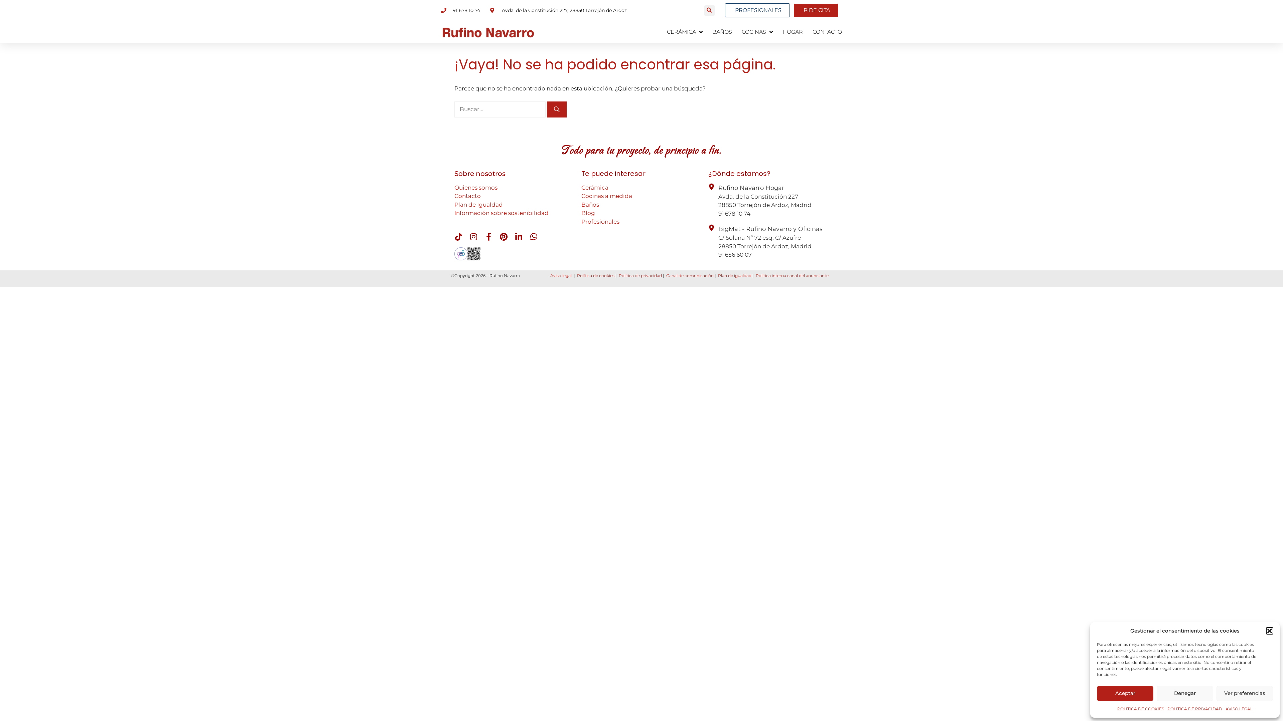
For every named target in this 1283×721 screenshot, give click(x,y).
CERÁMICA (681, 32)
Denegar (1185, 693)
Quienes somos (475, 187)
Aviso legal (561, 275)
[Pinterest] (504, 237)
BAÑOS (722, 32)
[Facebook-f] (488, 237)
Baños (590, 204)
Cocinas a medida (606, 196)
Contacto (467, 196)
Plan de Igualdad (478, 204)
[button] (1269, 631)
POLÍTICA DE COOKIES (1140, 708)
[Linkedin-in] (519, 237)
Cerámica (594, 187)
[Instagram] (473, 237)
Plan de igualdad (734, 275)
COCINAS (754, 32)
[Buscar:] (500, 109)
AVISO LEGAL (1239, 708)
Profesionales (600, 221)
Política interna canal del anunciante (792, 275)
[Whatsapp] (534, 237)
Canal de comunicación (690, 275)
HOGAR (792, 32)
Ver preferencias (1244, 693)
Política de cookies (595, 275)
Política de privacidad (640, 275)
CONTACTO (827, 32)
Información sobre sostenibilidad (501, 213)
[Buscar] (557, 109)
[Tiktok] (458, 237)
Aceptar (1125, 693)
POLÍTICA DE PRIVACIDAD (1194, 708)
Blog (588, 213)
